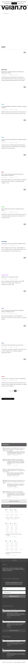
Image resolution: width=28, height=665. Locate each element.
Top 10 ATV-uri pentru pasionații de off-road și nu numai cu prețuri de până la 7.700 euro (16, 643)
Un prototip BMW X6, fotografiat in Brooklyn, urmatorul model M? (14, 107)
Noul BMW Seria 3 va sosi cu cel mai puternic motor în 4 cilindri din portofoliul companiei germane (16, 495)
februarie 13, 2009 (13, 279)
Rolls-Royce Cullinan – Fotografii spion (13, 517)
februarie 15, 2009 (13, 245)
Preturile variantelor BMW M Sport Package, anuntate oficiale (13, 140)
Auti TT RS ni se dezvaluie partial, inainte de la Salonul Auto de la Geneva (12, 174)
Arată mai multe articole (14, 501)
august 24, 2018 (15, 455)
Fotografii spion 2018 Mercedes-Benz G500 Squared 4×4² (13, 553)
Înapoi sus (15, 560)
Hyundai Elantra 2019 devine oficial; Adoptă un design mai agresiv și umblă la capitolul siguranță (15, 462)
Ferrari (3, 376)
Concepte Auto (4, 274)
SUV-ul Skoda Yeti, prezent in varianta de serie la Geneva (12, 209)
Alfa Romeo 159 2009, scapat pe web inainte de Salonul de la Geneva (12, 72)
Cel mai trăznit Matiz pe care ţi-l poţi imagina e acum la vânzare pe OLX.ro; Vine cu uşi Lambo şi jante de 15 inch (16, 654)
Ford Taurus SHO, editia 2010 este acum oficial (12, 345)
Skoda (2, 206)
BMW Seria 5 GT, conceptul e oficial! (9, 277)
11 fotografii (8, 519)
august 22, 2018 (15, 476)
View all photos (14, 519)
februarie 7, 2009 (13, 380)
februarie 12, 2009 (13, 313)
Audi (2, 172)
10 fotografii (8, 536)
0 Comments (4, 74)
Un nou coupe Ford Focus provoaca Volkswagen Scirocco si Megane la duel (12, 311)
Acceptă (14, 3)
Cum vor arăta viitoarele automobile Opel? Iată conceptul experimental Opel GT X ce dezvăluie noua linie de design (15, 474)
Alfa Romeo (4, 69)
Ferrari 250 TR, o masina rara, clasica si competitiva (13, 378)
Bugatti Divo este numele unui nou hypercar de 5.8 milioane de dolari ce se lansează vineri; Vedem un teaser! (15, 485)
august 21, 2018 (15, 487)
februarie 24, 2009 (13, 74)
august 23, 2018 (15, 465)
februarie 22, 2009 (13, 142)
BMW (2, 104)
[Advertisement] (14, 31)
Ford (2, 308)
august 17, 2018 (15, 497)
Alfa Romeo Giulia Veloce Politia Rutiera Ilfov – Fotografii (14, 535)
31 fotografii (8, 555)
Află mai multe (21, 3)
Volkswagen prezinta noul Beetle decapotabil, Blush (13, 243)
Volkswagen (4, 241)
